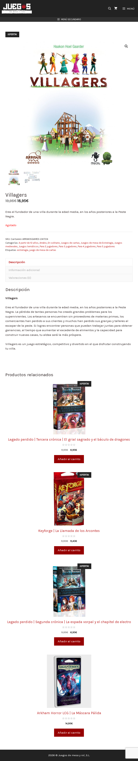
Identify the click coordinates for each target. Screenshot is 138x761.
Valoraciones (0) (20, 277)
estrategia (22, 250)
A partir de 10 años (28, 242)
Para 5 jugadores (106, 246)
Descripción (17, 262)
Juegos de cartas (70, 242)
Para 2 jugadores (49, 246)
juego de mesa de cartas (42, 250)
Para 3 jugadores (68, 246)
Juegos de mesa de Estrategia (97, 242)
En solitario (54, 242)
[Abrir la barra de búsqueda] (110, 8)
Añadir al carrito (69, 459)
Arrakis (43, 242)
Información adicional (24, 270)
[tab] (69, 262)
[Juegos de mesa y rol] (18, 8)
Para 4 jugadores (87, 246)
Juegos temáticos (29, 246)
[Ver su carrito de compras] (116, 8)
